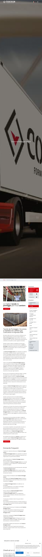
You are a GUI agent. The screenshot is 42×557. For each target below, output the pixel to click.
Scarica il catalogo (31, 294)
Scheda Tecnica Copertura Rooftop (32, 290)
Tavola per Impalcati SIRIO (33, 328)
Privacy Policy (28, 555)
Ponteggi (31, 306)
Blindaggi (31, 344)
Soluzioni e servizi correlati (11, 541)
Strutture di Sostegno (31, 347)
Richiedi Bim (31, 297)
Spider (30, 325)
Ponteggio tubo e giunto (32, 322)
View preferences (36, 552)
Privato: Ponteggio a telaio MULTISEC (33, 311)
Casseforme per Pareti (32, 303)
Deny (28, 552)
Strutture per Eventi (33, 350)
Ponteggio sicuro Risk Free (32, 319)
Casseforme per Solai (32, 342)
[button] (39, 543)
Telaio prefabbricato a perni (33, 339)
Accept (19, 552)
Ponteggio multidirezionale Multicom (32, 315)
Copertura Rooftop (33, 308)
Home (4, 279)
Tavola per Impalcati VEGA (33, 332)
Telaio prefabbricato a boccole (33, 335)
